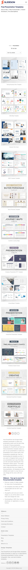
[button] (26, 2)
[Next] (18, 433)
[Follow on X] (13, 562)
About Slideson (5, 515)
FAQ (2, 541)
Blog (2, 538)
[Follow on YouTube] (18, 562)
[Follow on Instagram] (10, 562)
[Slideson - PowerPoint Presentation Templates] (8, 2)
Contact (3, 527)
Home (10, 45)
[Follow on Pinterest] (15, 562)
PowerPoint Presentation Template (14, 334)
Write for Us (4, 543)
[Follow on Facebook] (7, 562)
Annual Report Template (14, 303)
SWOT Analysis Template (14, 178)
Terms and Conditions (7, 521)
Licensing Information (7, 524)
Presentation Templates (7, 535)
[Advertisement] (14, 29)
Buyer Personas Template (14, 209)
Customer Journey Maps (14, 240)
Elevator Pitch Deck (14, 147)
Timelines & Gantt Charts (14, 365)
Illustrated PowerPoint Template (14, 397)
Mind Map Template (14, 115)
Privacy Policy (5, 518)
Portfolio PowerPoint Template (14, 428)
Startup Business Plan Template (14, 84)
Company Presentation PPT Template (14, 272)
